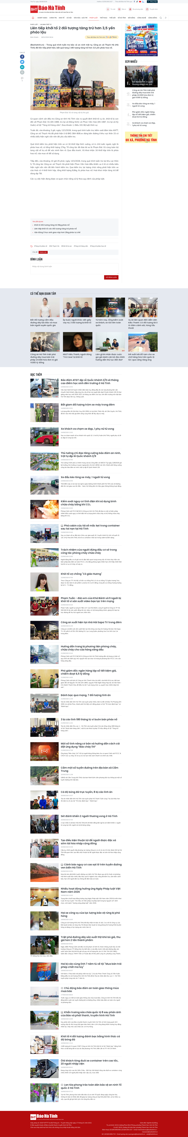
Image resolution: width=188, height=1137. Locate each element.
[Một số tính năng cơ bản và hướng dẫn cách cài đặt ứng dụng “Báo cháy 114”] (44, 751)
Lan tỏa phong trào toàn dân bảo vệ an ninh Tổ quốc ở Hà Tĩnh (91, 1086)
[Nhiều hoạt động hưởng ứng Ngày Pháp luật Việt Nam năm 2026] (44, 896)
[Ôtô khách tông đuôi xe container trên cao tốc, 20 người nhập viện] (44, 1068)
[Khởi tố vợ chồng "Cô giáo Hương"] (44, 581)
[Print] (22, 72)
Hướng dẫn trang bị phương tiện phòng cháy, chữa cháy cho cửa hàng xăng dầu (89, 648)
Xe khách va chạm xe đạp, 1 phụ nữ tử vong (143, 124)
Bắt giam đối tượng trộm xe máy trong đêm (88, 404)
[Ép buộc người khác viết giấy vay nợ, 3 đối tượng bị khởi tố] (77, 307)
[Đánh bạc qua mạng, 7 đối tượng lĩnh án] (44, 703)
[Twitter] (22, 62)
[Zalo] (143, 2)
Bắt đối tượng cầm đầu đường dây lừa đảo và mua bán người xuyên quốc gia (43, 322)
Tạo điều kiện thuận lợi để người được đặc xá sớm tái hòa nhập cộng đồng (88, 842)
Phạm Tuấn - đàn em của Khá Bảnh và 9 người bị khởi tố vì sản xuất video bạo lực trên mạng (91, 600)
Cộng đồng (152, 18)
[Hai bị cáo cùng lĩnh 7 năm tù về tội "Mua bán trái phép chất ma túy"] (44, 971)
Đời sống (131, 18)
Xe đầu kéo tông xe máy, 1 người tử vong (143, 104)
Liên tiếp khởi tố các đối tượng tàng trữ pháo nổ (55, 229)
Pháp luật (94, 18)
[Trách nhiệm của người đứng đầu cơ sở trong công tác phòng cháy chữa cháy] (44, 557)
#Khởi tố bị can (66, 246)
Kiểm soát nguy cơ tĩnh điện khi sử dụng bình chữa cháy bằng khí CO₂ (88, 503)
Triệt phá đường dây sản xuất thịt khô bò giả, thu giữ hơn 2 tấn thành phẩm (91, 939)
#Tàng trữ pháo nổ (40, 246)
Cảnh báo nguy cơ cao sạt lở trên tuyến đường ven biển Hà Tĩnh (91, 866)
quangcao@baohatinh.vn (136, 1134)
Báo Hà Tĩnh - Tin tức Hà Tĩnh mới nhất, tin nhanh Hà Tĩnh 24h (52, 9)
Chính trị (53, 18)
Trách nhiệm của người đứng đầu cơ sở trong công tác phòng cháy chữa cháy (89, 551)
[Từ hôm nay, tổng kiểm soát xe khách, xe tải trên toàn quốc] (110, 307)
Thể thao (103, 18)
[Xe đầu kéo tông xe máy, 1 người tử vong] (44, 485)
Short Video (42, 18)
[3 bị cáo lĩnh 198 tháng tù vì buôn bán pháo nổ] (44, 727)
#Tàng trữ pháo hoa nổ (98, 246)
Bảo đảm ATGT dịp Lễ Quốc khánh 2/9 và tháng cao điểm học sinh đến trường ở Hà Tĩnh (89, 382)
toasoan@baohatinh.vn (150, 1132)
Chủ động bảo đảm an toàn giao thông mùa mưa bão (90, 990)
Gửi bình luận (111, 277)
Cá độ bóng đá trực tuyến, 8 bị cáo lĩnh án (86, 792)
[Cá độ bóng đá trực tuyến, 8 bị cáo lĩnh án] (44, 800)
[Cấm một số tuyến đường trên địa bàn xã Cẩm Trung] (44, 775)
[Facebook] (134, 2)
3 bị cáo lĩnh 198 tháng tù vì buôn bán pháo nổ (89, 719)
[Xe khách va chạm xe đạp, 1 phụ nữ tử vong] (44, 436)
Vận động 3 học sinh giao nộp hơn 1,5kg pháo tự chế (57, 232)
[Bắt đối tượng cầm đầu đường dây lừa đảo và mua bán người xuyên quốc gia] (45, 307)
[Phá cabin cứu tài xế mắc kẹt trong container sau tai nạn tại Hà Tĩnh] (44, 533)
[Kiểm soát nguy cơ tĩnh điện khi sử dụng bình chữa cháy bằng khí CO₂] (44, 509)
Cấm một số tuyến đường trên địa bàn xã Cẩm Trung (89, 769)
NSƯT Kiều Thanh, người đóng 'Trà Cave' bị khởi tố (77, 355)
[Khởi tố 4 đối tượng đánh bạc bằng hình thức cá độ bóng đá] (44, 1044)
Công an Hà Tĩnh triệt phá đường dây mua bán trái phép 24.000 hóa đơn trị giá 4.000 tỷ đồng (143, 94)
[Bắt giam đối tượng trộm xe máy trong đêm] (44, 412)
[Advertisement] (74, 198)
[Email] (22, 67)
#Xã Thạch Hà (54, 246)
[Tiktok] (137, 2)
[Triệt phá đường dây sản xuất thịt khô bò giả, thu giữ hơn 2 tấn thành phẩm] (44, 945)
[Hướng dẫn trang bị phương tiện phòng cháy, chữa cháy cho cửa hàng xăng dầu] (44, 654)
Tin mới (113, 9)
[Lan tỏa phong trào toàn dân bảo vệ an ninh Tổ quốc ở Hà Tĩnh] (44, 1092)
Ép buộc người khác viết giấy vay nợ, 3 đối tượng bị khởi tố (77, 321)
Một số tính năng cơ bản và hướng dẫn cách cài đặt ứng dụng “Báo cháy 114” (90, 745)
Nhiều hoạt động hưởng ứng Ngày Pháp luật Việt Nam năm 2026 (90, 890)
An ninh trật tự (45, 24)
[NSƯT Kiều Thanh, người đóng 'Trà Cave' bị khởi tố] (77, 342)
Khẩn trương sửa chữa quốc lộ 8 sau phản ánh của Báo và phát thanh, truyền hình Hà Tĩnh (91, 1014)
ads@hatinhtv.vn (152, 1134)
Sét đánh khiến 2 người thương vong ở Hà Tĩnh (142, 83)
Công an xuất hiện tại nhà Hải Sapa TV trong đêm (91, 622)
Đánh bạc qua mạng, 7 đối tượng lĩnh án (86, 695)
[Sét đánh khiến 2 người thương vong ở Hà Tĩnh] (141, 76)
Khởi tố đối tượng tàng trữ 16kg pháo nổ (52, 225)
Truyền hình (154, 9)
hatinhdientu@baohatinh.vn (147, 1129)
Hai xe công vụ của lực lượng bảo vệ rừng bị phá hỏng (90, 914)
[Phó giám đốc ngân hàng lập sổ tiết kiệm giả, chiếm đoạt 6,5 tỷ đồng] (44, 678)
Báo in (124, 9)
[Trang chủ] (32, 17)
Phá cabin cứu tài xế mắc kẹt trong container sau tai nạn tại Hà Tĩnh (90, 527)
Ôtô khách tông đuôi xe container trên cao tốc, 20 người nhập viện (89, 1062)
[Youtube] (140, 2)
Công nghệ (141, 18)
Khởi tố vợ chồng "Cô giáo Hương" (81, 574)
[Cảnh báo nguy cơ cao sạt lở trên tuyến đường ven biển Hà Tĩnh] (44, 872)
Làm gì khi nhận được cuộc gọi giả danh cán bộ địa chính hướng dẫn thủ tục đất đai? (110, 357)
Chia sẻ (22, 52)
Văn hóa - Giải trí (80, 18)
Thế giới (112, 18)
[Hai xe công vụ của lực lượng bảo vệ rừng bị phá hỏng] (44, 920)
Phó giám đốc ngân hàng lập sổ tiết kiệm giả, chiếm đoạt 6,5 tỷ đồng (143, 114)
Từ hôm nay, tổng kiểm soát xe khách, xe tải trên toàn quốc (109, 322)
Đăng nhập (153, 1)
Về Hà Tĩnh (122, 18)
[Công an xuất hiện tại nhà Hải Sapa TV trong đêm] (44, 630)
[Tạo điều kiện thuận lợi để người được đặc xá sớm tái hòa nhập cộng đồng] (44, 848)
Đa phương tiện (138, 9)
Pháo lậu (43, 252)
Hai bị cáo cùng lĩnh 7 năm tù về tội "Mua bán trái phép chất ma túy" (91, 965)
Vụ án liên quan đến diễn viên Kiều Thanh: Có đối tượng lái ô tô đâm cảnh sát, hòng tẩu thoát (143, 323)
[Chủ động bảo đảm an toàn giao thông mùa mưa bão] (44, 996)
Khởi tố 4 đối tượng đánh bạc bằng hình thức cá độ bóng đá (90, 1038)
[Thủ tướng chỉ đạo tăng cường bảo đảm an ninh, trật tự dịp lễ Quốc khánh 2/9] (44, 461)
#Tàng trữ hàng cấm (81, 246)
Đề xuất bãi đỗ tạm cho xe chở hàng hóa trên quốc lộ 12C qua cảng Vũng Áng (141, 357)
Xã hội (69, 18)
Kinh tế (61, 18)
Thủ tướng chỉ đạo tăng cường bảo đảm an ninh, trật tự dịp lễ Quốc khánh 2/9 (91, 455)
